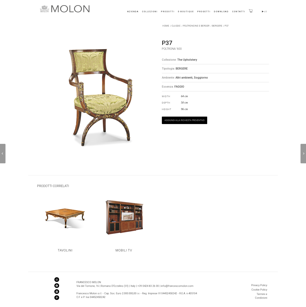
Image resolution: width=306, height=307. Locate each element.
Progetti (203, 11)
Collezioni (149, 11)
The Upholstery (187, 59)
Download (221, 11)
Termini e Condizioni (261, 294)
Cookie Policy (259, 289)
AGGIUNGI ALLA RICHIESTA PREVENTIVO (185, 120)
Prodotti (167, 11)
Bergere (182, 68)
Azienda (133, 11)
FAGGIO (179, 86)
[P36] (2, 153)
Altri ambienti (183, 77)
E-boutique (186, 11)
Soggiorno (201, 77)
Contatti (238, 11)
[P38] (303, 153)
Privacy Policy (259, 285)
